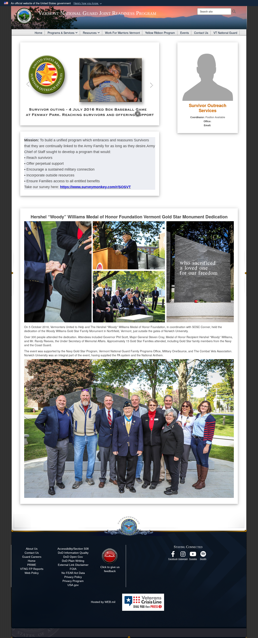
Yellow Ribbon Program (160, 33)
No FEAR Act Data (73, 572)
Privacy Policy (73, 577)
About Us (31, 548)
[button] (88, 3)
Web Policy (32, 572)
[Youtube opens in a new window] (193, 555)
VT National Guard (225, 33)
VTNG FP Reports (31, 568)
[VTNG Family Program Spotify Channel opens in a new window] (203, 555)
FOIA (73, 568)
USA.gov (73, 585)
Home (38, 33)
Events (184, 33)
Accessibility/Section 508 (73, 548)
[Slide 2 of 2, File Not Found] (89, 84)
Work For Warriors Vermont (122, 33)
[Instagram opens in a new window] (183, 555)
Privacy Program (73, 581)
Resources (90, 33)
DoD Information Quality (73, 552)
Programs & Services (61, 33)
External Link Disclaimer (73, 564)
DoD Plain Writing (73, 560)
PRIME (31, 564)
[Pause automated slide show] (137, 114)
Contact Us (201, 33)
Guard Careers (31, 556)
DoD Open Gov (73, 556)
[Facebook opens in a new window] (173, 555)
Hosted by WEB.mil (103, 602)
